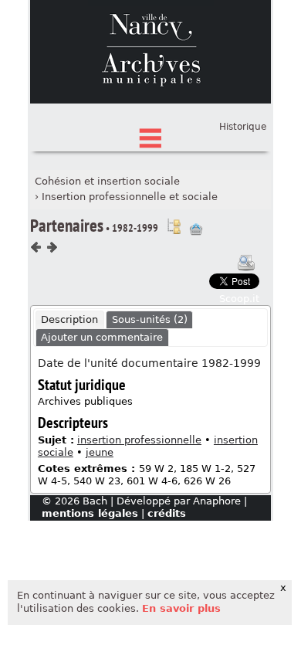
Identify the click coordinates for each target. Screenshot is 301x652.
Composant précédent (36, 247)
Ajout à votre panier (196, 229)
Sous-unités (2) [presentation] (150, 319)
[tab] (70, 320)
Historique (242, 126)
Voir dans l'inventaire (173, 226)
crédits (166, 513)
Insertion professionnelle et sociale (130, 196)
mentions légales (90, 513)
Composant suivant (52, 247)
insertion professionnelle (139, 440)
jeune (99, 452)
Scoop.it (239, 298)
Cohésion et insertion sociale (107, 181)
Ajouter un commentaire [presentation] (102, 337)
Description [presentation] (69, 319)
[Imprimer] (246, 262)
